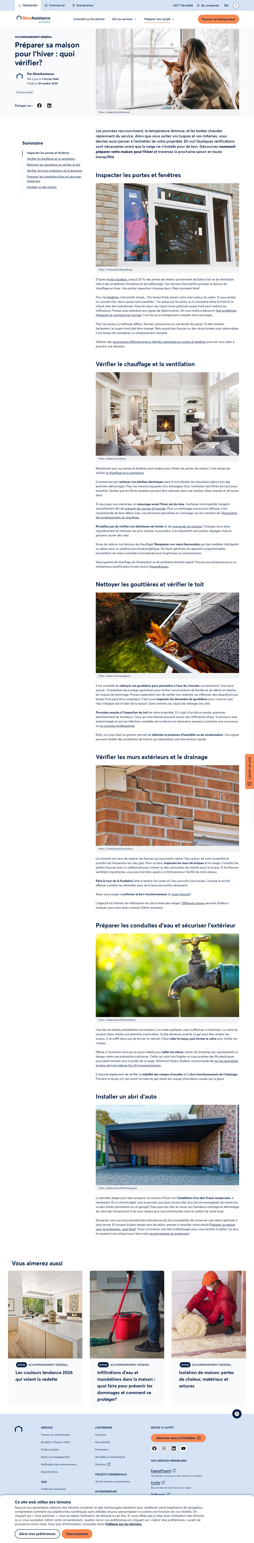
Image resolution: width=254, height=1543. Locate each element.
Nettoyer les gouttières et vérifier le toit (53, 165)
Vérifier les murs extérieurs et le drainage (54, 170)
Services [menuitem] (47, 1427)
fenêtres (112, 297)
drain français (181, 894)
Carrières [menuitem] (100, 1464)
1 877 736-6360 (183, 5)
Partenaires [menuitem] (101, 1449)
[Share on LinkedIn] (49, 105)
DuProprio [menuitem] (158, 1494)
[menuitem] (28, 5)
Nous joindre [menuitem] (102, 1442)
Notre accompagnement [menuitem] (55, 1457)
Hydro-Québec (117, 279)
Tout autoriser (77, 1534)
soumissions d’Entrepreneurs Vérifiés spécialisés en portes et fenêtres (159, 342)
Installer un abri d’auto (42, 187)
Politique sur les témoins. (123, 1524)
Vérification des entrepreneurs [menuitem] (59, 1464)
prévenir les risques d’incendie (145, 508)
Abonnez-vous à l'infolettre (175, 1438)
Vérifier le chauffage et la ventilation (51, 159)
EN (226, 5)
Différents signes (192, 903)
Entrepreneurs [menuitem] (106, 1491)
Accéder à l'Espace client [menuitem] (55, 1442)
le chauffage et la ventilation (125, 473)
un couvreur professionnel (117, 726)
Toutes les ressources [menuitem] (53, 1489)
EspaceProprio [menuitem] (161, 1471)
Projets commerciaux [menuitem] (111, 1474)
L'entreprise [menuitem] (103, 1427)
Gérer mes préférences (37, 1534)
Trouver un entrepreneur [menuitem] (55, 1434)
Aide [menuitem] (44, 1482)
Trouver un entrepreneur (218, 19)
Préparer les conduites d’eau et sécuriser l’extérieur (54, 179)
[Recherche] (236, 5)
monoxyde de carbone (187, 526)
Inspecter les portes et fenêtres (48, 153)
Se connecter (210, 5)
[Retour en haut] (237, 1413)
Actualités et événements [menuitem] (110, 1457)
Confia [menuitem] (155, 1482)
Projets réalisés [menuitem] (49, 1449)
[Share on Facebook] (39, 105)
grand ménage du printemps (169, 1233)
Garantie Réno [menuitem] (49, 1471)
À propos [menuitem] (100, 1434)
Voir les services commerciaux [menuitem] (112, 1481)
